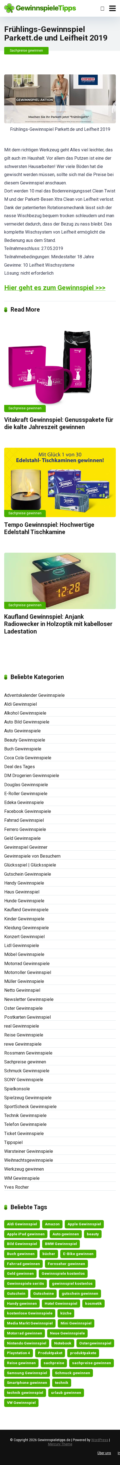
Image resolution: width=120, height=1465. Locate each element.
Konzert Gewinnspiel (24, 936)
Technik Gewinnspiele (25, 1115)
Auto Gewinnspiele (22, 730)
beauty (93, 1234)
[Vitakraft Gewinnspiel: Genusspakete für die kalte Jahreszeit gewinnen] (60, 365)
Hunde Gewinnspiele (24, 900)
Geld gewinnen (20, 1273)
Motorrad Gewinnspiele (27, 963)
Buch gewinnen (21, 1253)
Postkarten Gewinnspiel (27, 1017)
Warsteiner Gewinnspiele (28, 1151)
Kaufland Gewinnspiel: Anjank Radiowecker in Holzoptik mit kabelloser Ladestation (58, 624)
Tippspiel (13, 1142)
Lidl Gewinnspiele (21, 945)
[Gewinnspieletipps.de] (40, 7)
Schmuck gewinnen (72, 1373)
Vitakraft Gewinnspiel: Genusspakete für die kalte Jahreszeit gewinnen (58, 423)
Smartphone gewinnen (27, 1382)
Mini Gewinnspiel (76, 1323)
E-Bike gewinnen (78, 1253)
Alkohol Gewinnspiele (25, 713)
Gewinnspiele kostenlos (63, 1273)
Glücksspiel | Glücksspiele (30, 865)
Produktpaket (50, 1353)
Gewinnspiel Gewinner (25, 847)
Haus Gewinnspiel (21, 892)
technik (61, 1382)
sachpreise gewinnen (91, 1363)
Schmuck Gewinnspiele (26, 1070)
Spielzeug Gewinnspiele (28, 1097)
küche (65, 1313)
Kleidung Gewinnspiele (26, 927)
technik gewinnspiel (25, 1392)
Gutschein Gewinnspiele (27, 874)
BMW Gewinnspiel (61, 1243)
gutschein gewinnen (80, 1293)
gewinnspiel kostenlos (72, 1283)
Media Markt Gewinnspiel (30, 1323)
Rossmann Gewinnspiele (28, 1053)
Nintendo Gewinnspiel (26, 1343)
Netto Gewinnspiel (22, 990)
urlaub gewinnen (66, 1392)
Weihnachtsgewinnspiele (28, 1160)
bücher (48, 1253)
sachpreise (54, 1363)
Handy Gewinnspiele (24, 883)
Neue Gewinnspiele (67, 1333)
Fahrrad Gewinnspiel (24, 820)
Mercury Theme (60, 1444)
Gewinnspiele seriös (25, 1283)
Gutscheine (43, 1293)
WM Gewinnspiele (22, 1178)
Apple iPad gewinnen (26, 1234)
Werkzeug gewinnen (24, 1169)
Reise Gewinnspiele (23, 1035)
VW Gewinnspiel (21, 1402)
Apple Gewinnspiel (84, 1224)
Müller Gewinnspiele (24, 981)
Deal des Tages (19, 766)
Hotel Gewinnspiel (61, 1303)
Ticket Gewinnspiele (24, 1133)
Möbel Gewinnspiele (24, 954)
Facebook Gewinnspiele (27, 811)
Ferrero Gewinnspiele (25, 829)
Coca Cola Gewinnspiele (27, 757)
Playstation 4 (18, 1353)
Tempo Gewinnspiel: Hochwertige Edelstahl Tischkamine (49, 528)
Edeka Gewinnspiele (24, 802)
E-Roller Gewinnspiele (25, 793)
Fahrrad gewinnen (23, 1263)
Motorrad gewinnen (24, 1333)
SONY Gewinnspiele (23, 1079)
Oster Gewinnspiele (23, 1008)
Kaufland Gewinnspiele (26, 909)
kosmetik (93, 1303)
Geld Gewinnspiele (22, 838)
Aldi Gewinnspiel (20, 704)
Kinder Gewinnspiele (24, 918)
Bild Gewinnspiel (22, 1243)
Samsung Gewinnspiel (27, 1373)
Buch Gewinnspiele (22, 749)
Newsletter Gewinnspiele (29, 999)
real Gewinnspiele (21, 1026)
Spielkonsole (17, 1088)
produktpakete (83, 1353)
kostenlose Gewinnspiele (29, 1313)
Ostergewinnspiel (95, 1343)
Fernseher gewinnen (66, 1263)
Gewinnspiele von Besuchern (32, 856)
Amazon (52, 1224)
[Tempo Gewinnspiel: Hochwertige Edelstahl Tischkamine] (60, 482)
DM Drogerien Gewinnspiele (31, 775)
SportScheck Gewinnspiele (30, 1106)
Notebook (62, 1343)
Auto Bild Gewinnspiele (26, 722)
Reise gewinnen (21, 1363)
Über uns (104, 1453)
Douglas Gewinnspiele (26, 784)
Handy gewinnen (22, 1303)
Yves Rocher (16, 1187)
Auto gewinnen (65, 1234)
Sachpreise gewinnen (26, 50)
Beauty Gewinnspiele (24, 740)
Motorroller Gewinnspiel (27, 972)
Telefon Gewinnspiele (25, 1124)
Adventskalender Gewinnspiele (34, 695)
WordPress (99, 1440)
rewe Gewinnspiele (23, 1044)
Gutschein (16, 1293)
